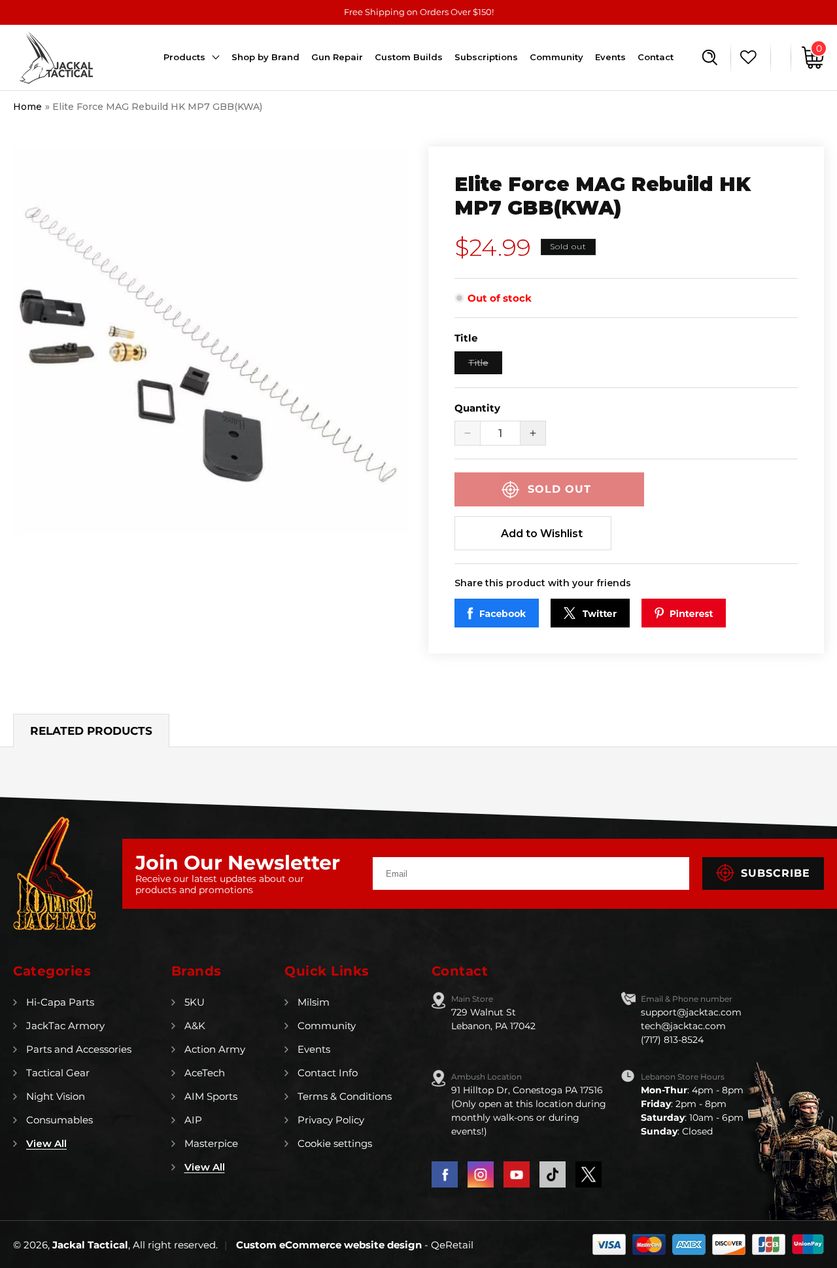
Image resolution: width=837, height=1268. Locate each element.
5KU (194, 1002)
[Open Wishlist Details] (745, 57)
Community (327, 1025)
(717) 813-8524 (672, 1040)
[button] (709, 57)
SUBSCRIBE (775, 873)
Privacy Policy (331, 1120)
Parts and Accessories (78, 1049)
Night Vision (55, 1096)
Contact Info (328, 1072)
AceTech (204, 1072)
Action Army (214, 1049)
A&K (194, 1025)
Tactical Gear (58, 1072)
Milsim (314, 1002)
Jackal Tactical (90, 1245)
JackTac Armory (65, 1025)
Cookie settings (335, 1143)
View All (46, 1143)
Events (314, 1049)
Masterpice (211, 1143)
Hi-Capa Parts (60, 1002)
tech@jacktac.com (683, 1026)
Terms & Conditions (345, 1096)
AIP (193, 1120)
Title (485, 365)
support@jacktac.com (691, 1012)
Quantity (477, 408)
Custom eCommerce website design (330, 1245)
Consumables (59, 1120)
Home (27, 107)
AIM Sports (210, 1096)
